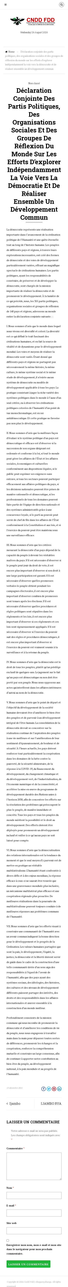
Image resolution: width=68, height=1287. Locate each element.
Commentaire (15, 1148)
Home (11, 51)
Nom (10, 1187)
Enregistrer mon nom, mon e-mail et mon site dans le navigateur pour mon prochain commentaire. (34, 1249)
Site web (12, 1223)
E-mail (11, 1205)
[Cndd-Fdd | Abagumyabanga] (34, 21)
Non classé (34, 83)
